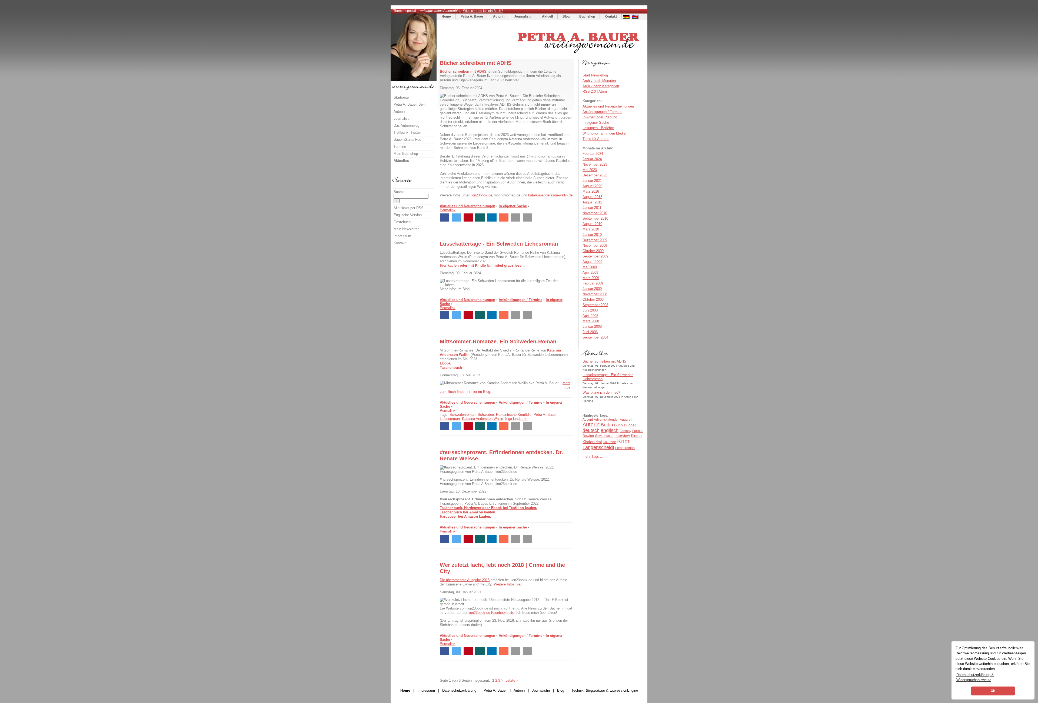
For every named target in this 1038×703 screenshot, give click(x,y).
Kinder (636, 435)
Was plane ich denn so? (601, 392)
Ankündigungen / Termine (520, 300)
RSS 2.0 (589, 91)
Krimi (624, 441)
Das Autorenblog (406, 125)
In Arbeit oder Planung (600, 117)
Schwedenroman (462, 415)
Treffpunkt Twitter (407, 132)
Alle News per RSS (409, 208)
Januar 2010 (592, 235)
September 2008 (595, 305)
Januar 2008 (592, 326)
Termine (400, 147)
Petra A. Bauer (472, 16)
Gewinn (588, 436)
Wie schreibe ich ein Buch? (483, 10)
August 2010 (592, 224)
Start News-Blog (595, 75)
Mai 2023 (590, 170)
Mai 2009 (590, 267)
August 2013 (592, 197)
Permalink (447, 210)
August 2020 (592, 186)
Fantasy (625, 431)
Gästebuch (402, 222)
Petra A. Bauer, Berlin (410, 104)
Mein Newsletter (406, 229)
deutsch (591, 430)
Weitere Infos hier (507, 584)
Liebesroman (450, 419)
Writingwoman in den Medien (605, 133)
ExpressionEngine (624, 690)
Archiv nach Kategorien (601, 86)
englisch (609, 430)
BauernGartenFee (407, 140)
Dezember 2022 (595, 175)
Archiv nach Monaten (599, 81)
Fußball (637, 431)
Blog (566, 16)
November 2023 (595, 164)
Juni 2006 (590, 332)
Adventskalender (606, 419)
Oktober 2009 (593, 251)
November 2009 (595, 245)
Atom (602, 91)
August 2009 (592, 262)
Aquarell (626, 419)
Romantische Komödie (513, 415)
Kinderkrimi (592, 442)
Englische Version (408, 215)
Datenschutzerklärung (459, 690)
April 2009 (590, 272)
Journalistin (523, 16)
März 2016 (591, 191)
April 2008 (590, 316)
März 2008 (591, 321)
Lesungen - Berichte (598, 128)
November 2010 (595, 213)
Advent (588, 419)
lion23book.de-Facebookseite (491, 613)
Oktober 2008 (593, 299)
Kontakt (611, 16)
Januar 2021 (592, 181)
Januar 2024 (592, 159)
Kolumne (609, 442)
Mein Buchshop (406, 154)
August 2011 (592, 202)
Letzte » (511, 680)
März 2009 (591, 278)
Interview (622, 435)
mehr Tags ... (593, 456)
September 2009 (595, 256)
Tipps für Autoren (596, 139)
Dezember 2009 (595, 240)
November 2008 (595, 294)
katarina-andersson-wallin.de (550, 195)
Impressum (402, 236)
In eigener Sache (513, 206)
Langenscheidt (598, 447)
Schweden (486, 415)
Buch (618, 425)
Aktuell (547, 16)
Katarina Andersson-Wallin (482, 419)
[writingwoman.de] (541, 54)
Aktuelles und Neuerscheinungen (467, 206)
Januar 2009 (592, 289)
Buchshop (587, 16)
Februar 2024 (593, 154)
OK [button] (993, 690)
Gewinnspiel (604, 436)
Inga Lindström (516, 419)
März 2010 (591, 229)
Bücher (630, 425)
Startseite (401, 97)
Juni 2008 (590, 310)
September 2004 (595, 337)
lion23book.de (481, 195)
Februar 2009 (593, 283)
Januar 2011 (592, 208)
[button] (444, 217)
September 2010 (595, 218)
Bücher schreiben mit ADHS (604, 361)
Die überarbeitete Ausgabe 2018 (465, 580)
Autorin (498, 16)
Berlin (607, 424)
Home (446, 16)
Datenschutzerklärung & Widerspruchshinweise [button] (975, 677)
